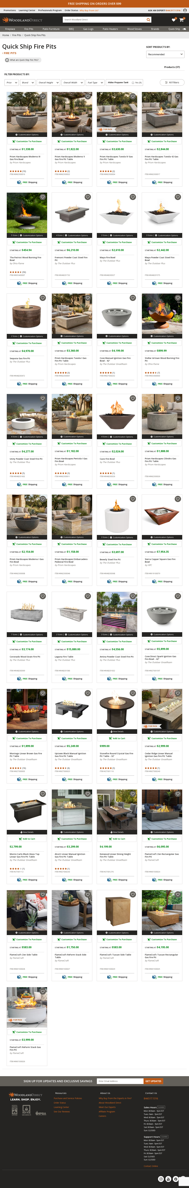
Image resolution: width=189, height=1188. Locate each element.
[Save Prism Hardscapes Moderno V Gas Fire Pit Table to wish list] (88, 96)
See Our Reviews (62, 1111)
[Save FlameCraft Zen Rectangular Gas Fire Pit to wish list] (178, 794)
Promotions (10, 10)
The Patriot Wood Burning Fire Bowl (25, 259)
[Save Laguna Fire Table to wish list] (88, 596)
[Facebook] (183, 1179)
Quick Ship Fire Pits (34, 35)
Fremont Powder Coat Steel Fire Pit (71, 259)
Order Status (71, 10)
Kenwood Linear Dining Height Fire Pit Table (115, 855)
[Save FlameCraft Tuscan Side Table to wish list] (133, 894)
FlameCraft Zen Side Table (23, 954)
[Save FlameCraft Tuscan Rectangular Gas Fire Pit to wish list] (178, 894)
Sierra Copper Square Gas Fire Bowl (160, 560)
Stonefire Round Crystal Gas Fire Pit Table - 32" (116, 754)
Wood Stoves (134, 29)
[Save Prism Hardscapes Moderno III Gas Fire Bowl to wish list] (43, 96)
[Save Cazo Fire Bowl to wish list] (133, 398)
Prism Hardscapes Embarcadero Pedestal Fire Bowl (71, 560)
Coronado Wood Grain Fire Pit (25, 656)
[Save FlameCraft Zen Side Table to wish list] (43, 894)
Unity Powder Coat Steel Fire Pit (26, 459)
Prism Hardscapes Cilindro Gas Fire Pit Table (160, 460)
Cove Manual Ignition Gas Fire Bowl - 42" (115, 359)
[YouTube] (168, 1179)
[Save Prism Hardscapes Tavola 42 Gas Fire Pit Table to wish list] (178, 96)
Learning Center (27, 10)
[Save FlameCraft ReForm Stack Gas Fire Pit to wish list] (43, 991)
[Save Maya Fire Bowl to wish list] (133, 197)
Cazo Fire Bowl (107, 459)
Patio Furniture (51, 29)
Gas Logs (88, 29)
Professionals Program (50, 10)
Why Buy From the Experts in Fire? (115, 1098)
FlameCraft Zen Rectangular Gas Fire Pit (162, 855)
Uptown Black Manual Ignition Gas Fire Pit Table (70, 754)
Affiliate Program (107, 1111)
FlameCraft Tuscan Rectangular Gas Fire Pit (161, 956)
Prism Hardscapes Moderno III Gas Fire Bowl (25, 158)
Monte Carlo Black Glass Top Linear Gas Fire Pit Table (24, 855)
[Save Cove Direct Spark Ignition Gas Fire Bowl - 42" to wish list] (178, 596)
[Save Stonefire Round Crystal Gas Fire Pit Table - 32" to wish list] (133, 693)
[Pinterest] (176, 1179)
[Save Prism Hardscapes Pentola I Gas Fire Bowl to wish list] (88, 398)
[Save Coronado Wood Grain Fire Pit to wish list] (43, 596)
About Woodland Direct (110, 1102)
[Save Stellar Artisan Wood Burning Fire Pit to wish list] (178, 298)
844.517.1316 (151, 1098)
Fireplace (10, 29)
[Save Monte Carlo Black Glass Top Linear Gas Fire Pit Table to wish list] (43, 794)
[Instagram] (161, 1179)
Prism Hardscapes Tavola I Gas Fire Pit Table (70, 359)
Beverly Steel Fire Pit (110, 559)
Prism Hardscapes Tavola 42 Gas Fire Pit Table (161, 158)
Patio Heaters (110, 29)
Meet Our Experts (107, 1107)
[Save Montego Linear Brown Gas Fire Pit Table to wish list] (43, 693)
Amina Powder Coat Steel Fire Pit (117, 656)
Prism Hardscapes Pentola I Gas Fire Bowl (71, 460)
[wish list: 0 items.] (173, 20)
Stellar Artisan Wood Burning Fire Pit (162, 359)
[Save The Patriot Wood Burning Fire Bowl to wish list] (43, 197)
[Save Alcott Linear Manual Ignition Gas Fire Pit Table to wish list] (88, 794)
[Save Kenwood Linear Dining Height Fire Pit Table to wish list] (133, 794)
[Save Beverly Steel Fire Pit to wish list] (133, 499)
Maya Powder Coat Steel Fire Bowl (159, 259)
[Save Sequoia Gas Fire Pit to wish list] (43, 298)
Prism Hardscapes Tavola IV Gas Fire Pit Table (116, 158)
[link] (177, 29)
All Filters (174, 82)
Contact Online (151, 1166)
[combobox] (107, 20)
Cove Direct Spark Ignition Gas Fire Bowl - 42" (160, 657)
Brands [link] (155, 29)
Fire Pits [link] (9, 53)
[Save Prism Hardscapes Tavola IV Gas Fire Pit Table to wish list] (133, 96)
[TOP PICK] (106, 141)
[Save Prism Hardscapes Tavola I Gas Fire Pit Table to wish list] (88, 298)
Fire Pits (28, 29)
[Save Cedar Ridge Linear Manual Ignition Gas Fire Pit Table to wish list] (178, 693)
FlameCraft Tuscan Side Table (115, 954)
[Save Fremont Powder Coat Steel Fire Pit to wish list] (88, 197)
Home (5, 35)
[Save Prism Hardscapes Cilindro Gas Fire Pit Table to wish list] (178, 398)
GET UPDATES (153, 1081)
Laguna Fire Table (64, 656)
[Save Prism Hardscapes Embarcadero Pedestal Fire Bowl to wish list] (88, 499)
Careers (102, 1116)
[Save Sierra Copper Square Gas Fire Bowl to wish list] (178, 499)
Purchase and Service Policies (68, 1098)
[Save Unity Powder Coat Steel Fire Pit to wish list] (43, 398)
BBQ (71, 29)
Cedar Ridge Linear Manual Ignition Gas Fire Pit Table (159, 754)
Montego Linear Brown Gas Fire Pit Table (26, 754)
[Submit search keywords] (148, 20)
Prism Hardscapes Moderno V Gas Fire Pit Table (70, 158)
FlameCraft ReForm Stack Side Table (70, 956)
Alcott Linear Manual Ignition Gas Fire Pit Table (70, 855)
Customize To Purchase (29, 141)
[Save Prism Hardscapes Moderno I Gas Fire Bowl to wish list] (43, 499)
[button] (185, 10)
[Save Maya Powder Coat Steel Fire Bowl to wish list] (178, 197)
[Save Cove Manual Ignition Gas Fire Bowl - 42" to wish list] (133, 298)
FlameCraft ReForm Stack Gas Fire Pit (25, 1048)
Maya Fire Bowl (107, 257)
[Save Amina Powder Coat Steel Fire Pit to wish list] (133, 596)
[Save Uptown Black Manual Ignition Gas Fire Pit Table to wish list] (88, 693)
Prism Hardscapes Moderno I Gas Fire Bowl (27, 560)
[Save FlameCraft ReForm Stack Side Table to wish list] (88, 894)
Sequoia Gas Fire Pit (20, 358)
